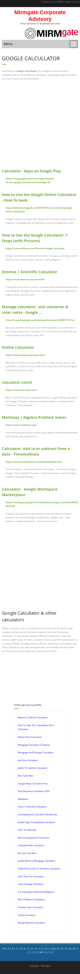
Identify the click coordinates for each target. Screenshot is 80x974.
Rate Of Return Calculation (31, 899)
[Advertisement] (40, 124)
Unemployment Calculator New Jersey (37, 814)
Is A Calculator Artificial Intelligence (36, 891)
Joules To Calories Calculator (32, 767)
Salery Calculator (27, 915)
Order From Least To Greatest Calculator (39, 868)
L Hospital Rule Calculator (31, 845)
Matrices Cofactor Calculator (33, 717)
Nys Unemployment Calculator (33, 837)
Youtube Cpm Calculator (30, 907)
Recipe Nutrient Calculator (31, 922)
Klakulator (23, 799)
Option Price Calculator (30, 737)
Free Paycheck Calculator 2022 (34, 791)
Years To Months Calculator (32, 806)
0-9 (4, 948)
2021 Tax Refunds (27, 829)
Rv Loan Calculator (27, 853)
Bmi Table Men (25, 775)
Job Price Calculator (28, 760)
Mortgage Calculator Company (34, 744)
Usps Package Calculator (31, 884)
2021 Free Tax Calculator (31, 876)
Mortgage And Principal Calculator (35, 752)
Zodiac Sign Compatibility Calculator (36, 822)
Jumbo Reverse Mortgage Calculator (36, 860)
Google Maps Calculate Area (32, 783)
